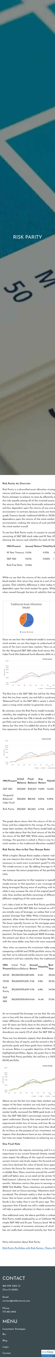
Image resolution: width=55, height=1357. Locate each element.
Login (5, 1347)
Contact (6, 1353)
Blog (4, 1341)
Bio (4, 1334)
